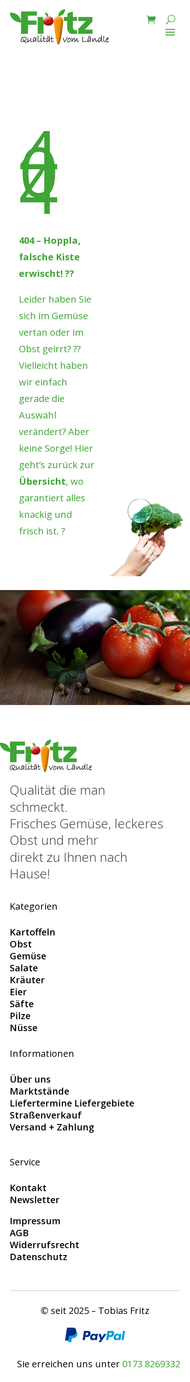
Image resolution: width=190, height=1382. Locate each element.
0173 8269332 (151, 1364)
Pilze (20, 1015)
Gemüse (28, 956)
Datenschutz (38, 1256)
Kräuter (27, 980)
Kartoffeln (32, 932)
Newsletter (34, 1199)
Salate (24, 968)
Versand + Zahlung (52, 1127)
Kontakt (28, 1187)
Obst (21, 944)
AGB (19, 1233)
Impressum (35, 1221)
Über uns (30, 1079)
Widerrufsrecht (44, 1245)
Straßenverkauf (46, 1115)
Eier (18, 992)
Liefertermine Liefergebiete (72, 1103)
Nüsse (23, 1027)
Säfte (22, 1004)
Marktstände (39, 1091)
